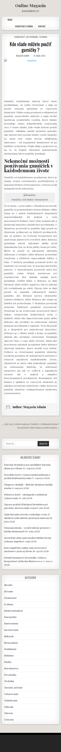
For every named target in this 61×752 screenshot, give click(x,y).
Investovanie (11, 630)
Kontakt (42, 26)
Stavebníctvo (11, 668)
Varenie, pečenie (13, 687)
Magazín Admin (22, 55)
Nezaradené (11, 643)
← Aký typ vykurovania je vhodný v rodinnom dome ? (30, 424)
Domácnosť (19, 36)
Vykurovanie (11, 694)
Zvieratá (9, 719)
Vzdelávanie (10, 700)
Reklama (9, 655)
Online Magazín (30, 5)
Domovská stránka (24, 26)
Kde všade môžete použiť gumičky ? (30, 47)
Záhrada (8, 707)
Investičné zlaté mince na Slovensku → (38, 427)
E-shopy (8, 604)
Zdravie (8, 713)
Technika (43, 36)
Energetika (10, 617)
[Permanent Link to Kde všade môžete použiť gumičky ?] (30, 78)
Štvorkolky (10, 675)
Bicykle (8, 585)
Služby (8, 662)
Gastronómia (32, 36)
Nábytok (9, 636)
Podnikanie (10, 649)
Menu (10, 19)
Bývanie (8, 591)
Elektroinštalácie (13, 611)
